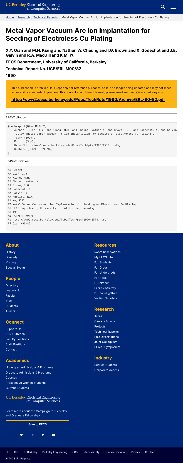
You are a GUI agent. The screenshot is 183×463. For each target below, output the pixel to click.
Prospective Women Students (26, 382)
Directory (12, 285)
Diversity (12, 257)
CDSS (75, 452)
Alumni (10, 311)
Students (12, 306)
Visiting (11, 262)
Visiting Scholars (105, 298)
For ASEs (100, 277)
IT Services (101, 283)
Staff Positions (16, 344)
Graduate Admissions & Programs (28, 372)
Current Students (17, 388)
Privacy (135, 452)
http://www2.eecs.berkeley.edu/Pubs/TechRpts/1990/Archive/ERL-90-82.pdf (88, 99)
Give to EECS (37, 424)
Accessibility (91, 452)
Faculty (11, 295)
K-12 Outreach (15, 334)
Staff (9, 300)
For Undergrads (104, 272)
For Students (103, 262)
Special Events (16, 267)
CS (16, 452)
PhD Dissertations (106, 337)
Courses (11, 377)
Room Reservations (107, 252)
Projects (99, 326)
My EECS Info (103, 257)
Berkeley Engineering (54, 452)
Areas (98, 316)
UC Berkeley (30, 452)
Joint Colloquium (105, 342)
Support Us (13, 329)
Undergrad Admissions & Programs (29, 367)
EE (7, 452)
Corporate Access (106, 370)
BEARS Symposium (107, 347)
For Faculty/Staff (105, 293)
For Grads (101, 267)
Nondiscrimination (115, 452)
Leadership (13, 290)
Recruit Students (105, 365)
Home (10, 17)
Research (24, 17)
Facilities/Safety (105, 288)
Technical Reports (45, 17)
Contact (11, 349)
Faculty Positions (17, 339)
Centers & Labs (104, 321)
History (11, 252)
